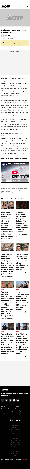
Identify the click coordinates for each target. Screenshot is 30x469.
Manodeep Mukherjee (7, 238)
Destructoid (15, 438)
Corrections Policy (6, 408)
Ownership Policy (20, 411)
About (3, 406)
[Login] (27, 6)
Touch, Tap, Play (15, 449)
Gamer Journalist (15, 440)
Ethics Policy (18, 408)
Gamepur (15, 427)
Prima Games (15, 431)
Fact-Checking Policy (7, 411)
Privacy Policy (5, 413)
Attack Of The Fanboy (15, 429)
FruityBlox (15, 451)
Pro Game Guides (15, 423)
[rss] (2, 400)
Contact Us (18, 406)
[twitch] (6, 400)
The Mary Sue (15, 447)
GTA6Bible (15, 455)
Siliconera (15, 434)
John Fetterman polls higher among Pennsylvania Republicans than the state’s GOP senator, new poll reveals (22, 300)
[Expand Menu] (24, 6)
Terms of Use (18, 413)
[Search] (21, 6)
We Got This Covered (15, 436)
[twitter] (10, 400)
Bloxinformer (15, 453)
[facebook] (14, 400)
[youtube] (17, 400)
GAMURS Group (25, 459)
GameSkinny (15, 442)
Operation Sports (15, 444)
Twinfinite (15, 425)
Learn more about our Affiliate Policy (9, 192)
